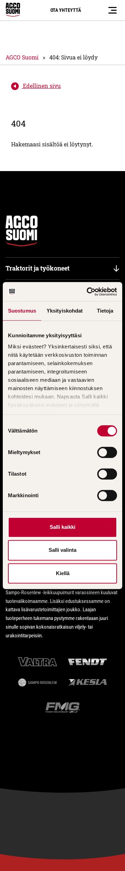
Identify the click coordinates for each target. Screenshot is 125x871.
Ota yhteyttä (65, 10)
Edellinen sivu (41, 85)
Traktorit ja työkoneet (37, 268)
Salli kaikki (62, 527)
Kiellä (62, 573)
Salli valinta (62, 550)
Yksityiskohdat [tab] (65, 311)
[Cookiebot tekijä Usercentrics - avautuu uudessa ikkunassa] (88, 291)
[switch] (107, 452)
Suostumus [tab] (22, 311)
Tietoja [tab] (105, 311)
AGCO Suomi (22, 57)
